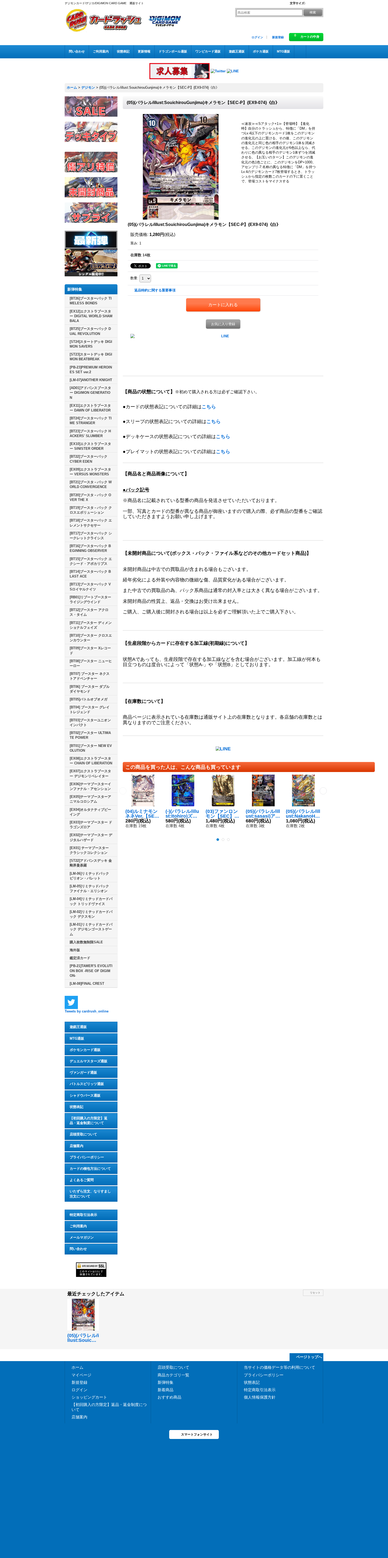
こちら (209, 406)
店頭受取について (83, 1134)
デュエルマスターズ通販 (88, 1061)
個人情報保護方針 (260, 1397)
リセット (315, 1292)
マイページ (81, 1375)
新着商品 (165, 1389)
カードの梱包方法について (90, 1169)
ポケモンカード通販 (85, 1050)
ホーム (77, 1367)
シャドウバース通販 (85, 1095)
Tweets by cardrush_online (86, 1011)
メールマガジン (82, 1237)
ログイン (257, 37)
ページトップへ (309, 1357)
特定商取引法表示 (83, 1215)
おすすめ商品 (169, 1397)
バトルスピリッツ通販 (87, 1084)
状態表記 (76, 1107)
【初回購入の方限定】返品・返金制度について (88, 1120)
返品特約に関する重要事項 (155, 290)
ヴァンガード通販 (83, 1072)
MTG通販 (77, 1038)
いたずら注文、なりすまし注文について (90, 1193)
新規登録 (278, 37)
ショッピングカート (89, 1397)
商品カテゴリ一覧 (173, 1375)
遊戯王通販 (78, 1027)
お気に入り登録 (223, 324)
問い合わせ (78, 1249)
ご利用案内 (78, 1226)
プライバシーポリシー (87, 1157)
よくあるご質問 (82, 1180)
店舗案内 (76, 1146)
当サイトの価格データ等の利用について (279, 1367)
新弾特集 (165, 1382)
